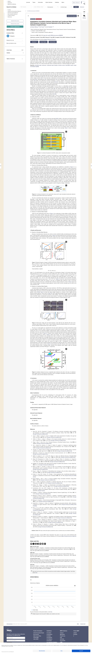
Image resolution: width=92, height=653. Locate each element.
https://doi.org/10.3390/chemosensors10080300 (53, 35)
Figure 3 (54, 235)
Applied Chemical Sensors (49, 39)
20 (62, 91)
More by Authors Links (11, 43)
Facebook (75, 634)
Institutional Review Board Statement (14, 11)
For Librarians (49, 637)
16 (56, 82)
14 (34, 80)
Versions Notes (53, 42)
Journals (28, 2)
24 (39, 106)
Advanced (82, 7)
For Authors (49, 632)
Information (40, 2)
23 (69, 99)
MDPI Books (62, 634)
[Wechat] (41, 544)
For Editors (49, 636)
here (36, 572)
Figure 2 (72, 166)
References (10, 16)
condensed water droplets (52, 65)
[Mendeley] (45, 544)
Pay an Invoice (36, 634)
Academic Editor (10, 33)
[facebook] (38, 544)
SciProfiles (62, 639)
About (63, 2)
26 (39, 292)
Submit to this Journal (15, 20)
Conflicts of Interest (11, 15)
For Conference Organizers (52, 642)
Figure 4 (42, 292)
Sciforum (62, 632)
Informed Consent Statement (13, 12)
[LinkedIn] (36, 544)
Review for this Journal (15, 23)
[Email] (31, 544)
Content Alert (82, 624)
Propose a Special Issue (15, 26)
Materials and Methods (12, 4)
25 (57, 118)
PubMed (35, 505)
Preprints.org (62, 636)
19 (54, 88)
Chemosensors (10, 624)
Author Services (49, 2)
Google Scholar (36, 434)
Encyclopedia (62, 640)
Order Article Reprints (71, 16)
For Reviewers (49, 634)
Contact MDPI (36, 637)
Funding (9, 9)
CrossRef (42, 434)
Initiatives (57, 2)
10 (35, 79)
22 (55, 94)
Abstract (9, 1)
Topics (34, 2)
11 (36, 79)
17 (57, 82)
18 (67, 87)
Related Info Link (10, 40)
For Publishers (49, 639)
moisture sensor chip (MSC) (64, 65)
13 (56, 79)
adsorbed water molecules (40, 65)
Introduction (10, 2)
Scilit (46, 434)
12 (45, 79)
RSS (78, 624)
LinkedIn (75, 632)
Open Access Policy (37, 636)
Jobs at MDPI (35, 639)
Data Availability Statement (12, 14)
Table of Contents (11, 58)
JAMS (61, 642)
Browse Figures (43, 42)
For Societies (49, 640)
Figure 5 (49, 334)
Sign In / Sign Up (76, 2)
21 (54, 94)
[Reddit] (43, 544)
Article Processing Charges (38, 632)
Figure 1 (66, 127)
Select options (10, 638)
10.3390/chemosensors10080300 (33, 10)
